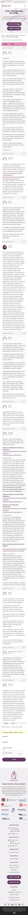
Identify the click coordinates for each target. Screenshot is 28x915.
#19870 (23, 588)
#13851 (23, 401)
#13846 (23, 197)
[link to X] (22, 904)
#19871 (23, 647)
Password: (5, 742)
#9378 (24, 48)
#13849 (23, 241)
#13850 (23, 333)
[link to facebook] (8, 904)
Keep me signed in (7, 748)
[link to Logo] (6, 5)
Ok (14, 912)
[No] (25, 911)
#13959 (23, 428)
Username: (5, 736)
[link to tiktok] (5, 904)
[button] (25, 6)
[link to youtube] (12, 904)
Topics (2, 35)
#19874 (23, 680)
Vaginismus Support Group (12, 35)
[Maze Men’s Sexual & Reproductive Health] (14, 776)
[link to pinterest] (19, 904)
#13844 (23, 153)
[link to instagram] (15, 904)
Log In (14, 759)
